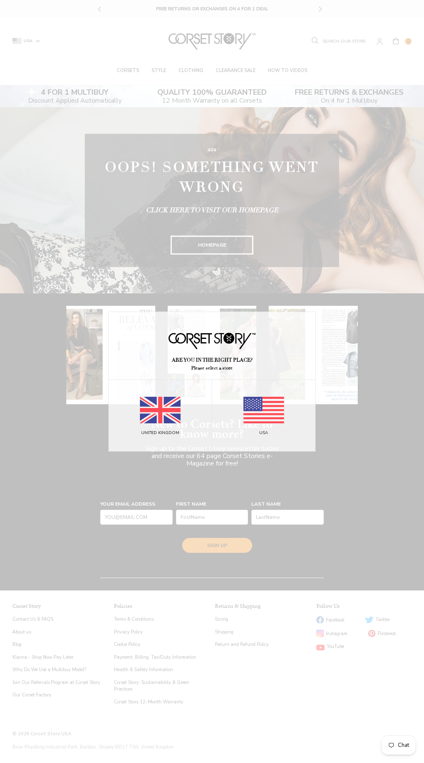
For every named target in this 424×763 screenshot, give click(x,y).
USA (263, 433)
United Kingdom (160, 433)
